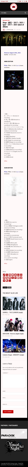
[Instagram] (24, 1)
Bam (22, 464)
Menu (4, 13)
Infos (5, 161)
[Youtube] (20, 1)
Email (4, 397)
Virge (9, 287)
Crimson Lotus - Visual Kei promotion (12, 464)
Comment (6, 373)
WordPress (16, 464)
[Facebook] (18, 1)
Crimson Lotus (10, 29)
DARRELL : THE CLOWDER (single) (13, 312)
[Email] (26, 1)
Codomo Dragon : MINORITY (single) (13, 355)
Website (5, 404)
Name (4, 391)
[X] (22, 1)
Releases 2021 (6, 20)
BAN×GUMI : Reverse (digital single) (13, 334)
